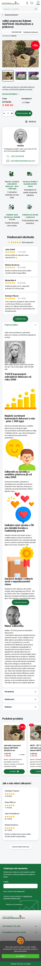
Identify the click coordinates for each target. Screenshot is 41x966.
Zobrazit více (20, 319)
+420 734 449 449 (17, 156)
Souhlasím (21, 956)
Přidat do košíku (22, 113)
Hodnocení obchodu (20, 237)
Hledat (36, 9)
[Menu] (38, 3)
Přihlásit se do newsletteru (14, 904)
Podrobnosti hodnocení (30, 32)
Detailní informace (9, 94)
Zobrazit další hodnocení (20, 847)
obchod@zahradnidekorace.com (23, 161)
